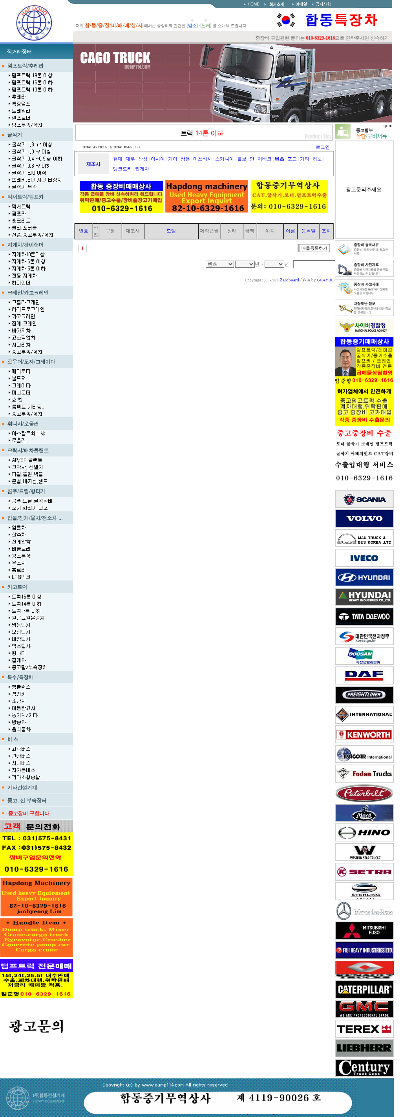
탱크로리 (122, 169)
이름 (290, 231)
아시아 (158, 159)
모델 (171, 231)
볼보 (242, 159)
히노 (317, 159)
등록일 (309, 231)
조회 (326, 231)
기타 (304, 159)
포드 (292, 159)
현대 (117, 159)
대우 (130, 159)
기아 (172, 159)
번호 (83, 231)
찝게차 (142, 169)
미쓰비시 (202, 159)
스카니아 (224, 159)
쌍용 (185, 159)
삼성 (143, 159)
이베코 (265, 159)
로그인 (323, 147)
